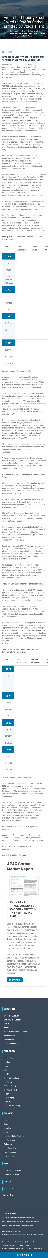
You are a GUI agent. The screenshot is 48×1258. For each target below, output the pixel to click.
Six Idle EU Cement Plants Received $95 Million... (18, 1217)
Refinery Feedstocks (11, 1078)
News (5, 1124)
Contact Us (38, 1249)
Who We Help (9, 1009)
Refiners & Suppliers (11, 1016)
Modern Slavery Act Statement (12, 1249)
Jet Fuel (6, 1070)
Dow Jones (10, 1231)
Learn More (15, 980)
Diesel (5, 1066)
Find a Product (9, 1156)
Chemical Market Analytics (13, 1136)
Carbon (14, 855)
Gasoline (6, 1062)
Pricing (6, 1120)
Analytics (7, 1128)
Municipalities (9, 1040)
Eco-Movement (9, 1140)
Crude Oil (7, 1102)
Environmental (9, 1098)
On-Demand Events (11, 1174)
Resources (14, 31)
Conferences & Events (12, 1170)
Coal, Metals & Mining (11, 1106)
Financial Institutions (11, 1044)
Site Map (28, 1249)
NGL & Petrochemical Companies (16, 1032)
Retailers (6, 1024)
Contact (8, 1182)
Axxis (5, 1132)
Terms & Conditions (8, 1245)
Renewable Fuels (10, 1090)
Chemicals (7, 1082)
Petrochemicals (9, 1086)
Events (7, 1163)
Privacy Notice (7, 1242)
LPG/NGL (6, 1074)
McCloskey (7, 1144)
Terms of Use (31, 1242)
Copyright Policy (23, 1245)
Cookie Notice (19, 1242)
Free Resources (9, 1152)
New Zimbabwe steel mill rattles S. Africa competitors (20, 1222)
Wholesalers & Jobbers (12, 1020)
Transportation (9, 1036)
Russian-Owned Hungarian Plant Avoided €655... (18, 1226)
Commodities (9, 1051)
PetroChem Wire (9, 1148)
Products (8, 1113)
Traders (6, 1028)
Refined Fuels (8, 1058)
